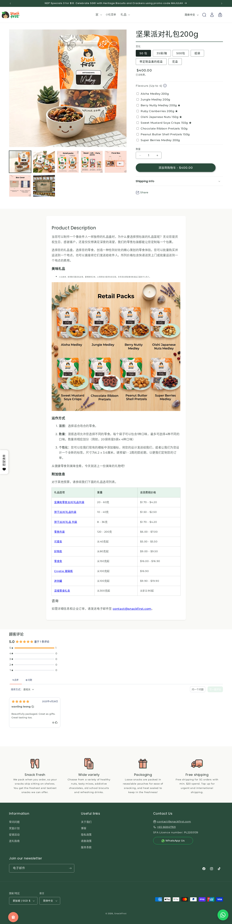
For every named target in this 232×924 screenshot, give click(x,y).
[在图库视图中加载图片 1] (20, 162)
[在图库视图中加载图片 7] (44, 186)
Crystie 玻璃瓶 (63, 571)
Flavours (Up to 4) (149, 85)
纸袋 (197, 53)
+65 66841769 (166, 827)
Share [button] (144, 192)
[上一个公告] (10, 3)
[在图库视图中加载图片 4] (92, 162)
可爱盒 (58, 541)
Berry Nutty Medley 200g (161, 105)
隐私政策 (86, 834)
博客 (83, 828)
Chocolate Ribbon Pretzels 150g (164, 128)
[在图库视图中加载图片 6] (20, 186)
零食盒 (58, 561)
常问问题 (14, 822)
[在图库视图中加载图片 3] (68, 162)
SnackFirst (120, 913)
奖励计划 (14, 828)
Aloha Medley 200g (155, 93)
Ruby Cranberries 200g (159, 111)
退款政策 (86, 841)
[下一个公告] (222, 3)
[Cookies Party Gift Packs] (71, 522)
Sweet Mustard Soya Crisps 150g (166, 122)
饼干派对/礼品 (62, 522)
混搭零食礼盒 (62, 590)
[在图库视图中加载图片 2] (44, 162)
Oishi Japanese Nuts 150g (161, 117)
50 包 (143, 53)
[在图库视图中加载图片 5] (116, 162)
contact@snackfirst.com (132, 608)
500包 (180, 53)
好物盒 (58, 551)
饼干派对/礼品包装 (65, 512)
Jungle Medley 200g (155, 99)
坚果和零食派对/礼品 (66, 502)
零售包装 (59, 531)
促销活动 (14, 834)
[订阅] (70, 868)
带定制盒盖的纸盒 (151, 61)
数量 (138, 148)
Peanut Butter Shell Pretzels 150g (165, 134)
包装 (81, 502)
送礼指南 (14, 841)
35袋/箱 (162, 53)
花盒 (175, 61)
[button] (98, 15)
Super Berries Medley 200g (160, 140)
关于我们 (86, 822)
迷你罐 (58, 581)
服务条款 (86, 847)
